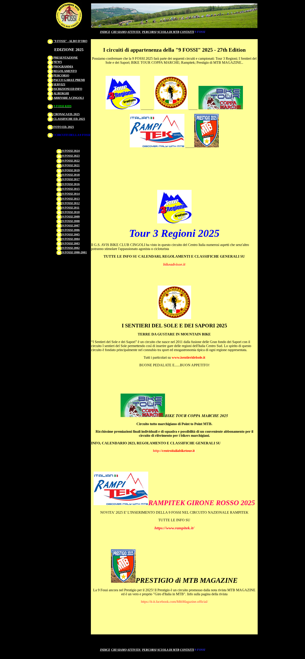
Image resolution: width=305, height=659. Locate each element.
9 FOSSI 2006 (71, 230)
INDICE (105, 32)
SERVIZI (59, 84)
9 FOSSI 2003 (71, 243)
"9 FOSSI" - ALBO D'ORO (70, 41)
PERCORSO (61, 75)
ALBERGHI (61, 93)
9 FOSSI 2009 (71, 216)
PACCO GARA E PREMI (69, 80)
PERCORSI (149, 32)
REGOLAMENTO (65, 71)
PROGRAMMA (63, 66)
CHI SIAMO (119, 32)
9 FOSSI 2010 (71, 212)
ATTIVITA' (134, 32)
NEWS (57, 62)
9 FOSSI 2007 (71, 225)
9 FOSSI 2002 (71, 248)
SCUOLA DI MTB (168, 32)
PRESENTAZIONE (65, 57)
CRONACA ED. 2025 (66, 114)
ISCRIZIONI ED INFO (67, 89)
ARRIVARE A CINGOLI (68, 98)
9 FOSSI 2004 (71, 239)
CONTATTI (187, 649)
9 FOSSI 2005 (71, 234)
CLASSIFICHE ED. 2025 (69, 119)
